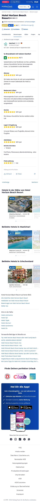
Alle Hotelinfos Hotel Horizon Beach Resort (14, 298)
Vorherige (6, 182)
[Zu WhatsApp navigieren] (28, 439)
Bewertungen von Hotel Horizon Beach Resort (15, 303)
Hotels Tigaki (5, 320)
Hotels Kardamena (7, 326)
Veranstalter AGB (20, 459)
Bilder (26, 34)
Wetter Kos (4, 306)
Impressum (20, 494)
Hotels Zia (4, 328)
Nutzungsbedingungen (20, 463)
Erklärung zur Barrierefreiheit (20, 486)
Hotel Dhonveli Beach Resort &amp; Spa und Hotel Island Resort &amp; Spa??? (20, 348)
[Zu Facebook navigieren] (11, 439)
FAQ (20, 448)
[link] (33, 7)
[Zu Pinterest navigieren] (24, 439)
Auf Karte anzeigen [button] (29, 21)
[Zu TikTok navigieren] (20, 439)
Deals (5, 2)
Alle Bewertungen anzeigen (11, 39)
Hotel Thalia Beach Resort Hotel (11, 356)
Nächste (34, 182)
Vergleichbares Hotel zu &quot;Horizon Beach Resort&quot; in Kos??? (20, 359)
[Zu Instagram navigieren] (15, 439)
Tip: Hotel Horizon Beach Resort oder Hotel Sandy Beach (18, 337)
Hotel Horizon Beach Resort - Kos (11, 345)
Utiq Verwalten (20, 475)
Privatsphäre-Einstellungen (20, 471)
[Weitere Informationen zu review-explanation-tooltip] (33, 25)
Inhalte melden (20, 451)
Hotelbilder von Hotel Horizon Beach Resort (14, 301)
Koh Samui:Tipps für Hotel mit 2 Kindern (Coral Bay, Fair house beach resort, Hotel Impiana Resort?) (20, 361)
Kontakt (28, 2)
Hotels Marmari (6, 323)
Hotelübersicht (6, 34)
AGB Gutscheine (20, 482)
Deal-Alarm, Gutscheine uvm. (20, 455)
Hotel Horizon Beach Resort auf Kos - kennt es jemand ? (18, 351)
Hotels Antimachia (7, 315)
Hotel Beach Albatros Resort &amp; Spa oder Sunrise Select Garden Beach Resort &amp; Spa (20, 353)
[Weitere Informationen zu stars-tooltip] (16, 18)
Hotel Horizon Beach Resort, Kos (11, 343)
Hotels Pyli (4, 318)
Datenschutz (20, 467)
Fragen (33, 34)
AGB (20, 479)
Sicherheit (20, 490)
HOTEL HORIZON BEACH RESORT (11, 340)
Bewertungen (18, 34)
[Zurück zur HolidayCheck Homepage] (7, 7)
